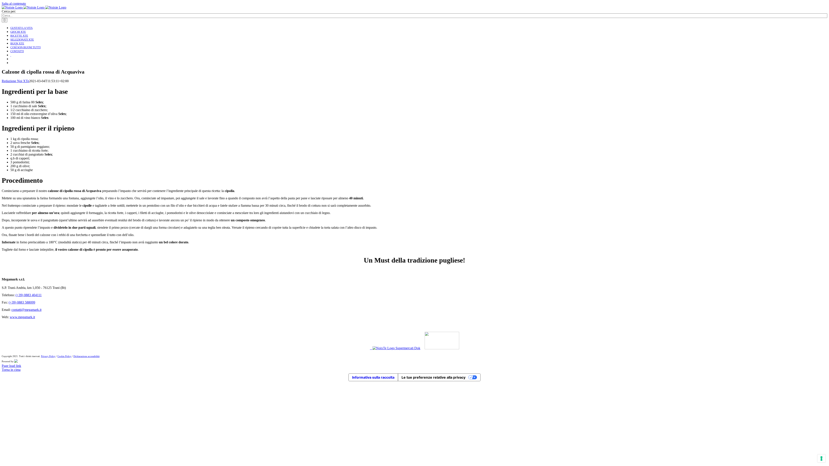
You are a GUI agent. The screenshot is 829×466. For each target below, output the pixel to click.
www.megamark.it (22, 317)
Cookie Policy (64, 356)
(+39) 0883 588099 (22, 302)
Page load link (11, 366)
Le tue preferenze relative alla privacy (433, 377)
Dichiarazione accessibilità (86, 356)
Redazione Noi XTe (15, 81)
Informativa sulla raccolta (373, 377)
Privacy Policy (48, 356)
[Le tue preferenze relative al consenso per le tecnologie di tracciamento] (821, 458)
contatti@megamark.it (26, 310)
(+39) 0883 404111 (29, 295)
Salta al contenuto (14, 3)
